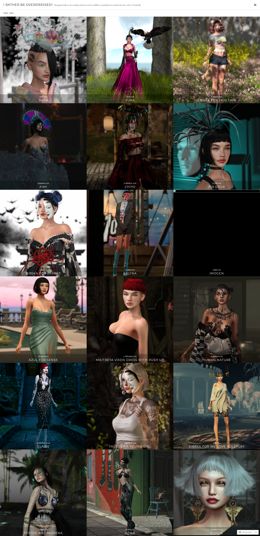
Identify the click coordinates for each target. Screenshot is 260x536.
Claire (43, 446)
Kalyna (130, 273)
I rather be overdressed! (28, 5)
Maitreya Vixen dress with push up (130, 360)
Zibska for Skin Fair (216, 100)
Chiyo (130, 187)
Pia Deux (216, 187)
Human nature (216, 360)
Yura (130, 100)
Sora (43, 100)
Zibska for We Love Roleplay (217, 446)
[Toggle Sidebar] (255, 5)
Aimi (43, 187)
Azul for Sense (43, 360)
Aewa (130, 533)
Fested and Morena (43, 533)
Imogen (216, 273)
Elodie (216, 533)
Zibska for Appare (43, 273)
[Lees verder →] (43, 60)
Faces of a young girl (130, 446)
